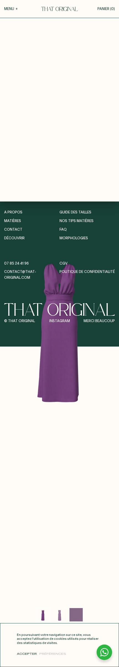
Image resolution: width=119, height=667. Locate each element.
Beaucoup (105, 321)
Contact (13, 230)
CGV (64, 263)
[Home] (59, 9)
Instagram (59, 321)
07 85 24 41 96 (16, 263)
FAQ (63, 230)
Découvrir (14, 238)
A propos (13, 212)
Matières (12, 221)
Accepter (27, 654)
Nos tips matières (77, 221)
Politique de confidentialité (87, 272)
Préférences (52, 654)
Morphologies (74, 238)
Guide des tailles (75, 212)
